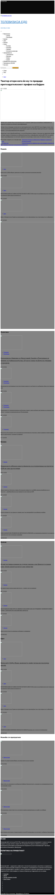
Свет (4, 40)
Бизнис (5, 42)
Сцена (8, 59)
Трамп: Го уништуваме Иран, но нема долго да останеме (17, 760)
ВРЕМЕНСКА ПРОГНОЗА (9, 61)
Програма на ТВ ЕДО (9, 63)
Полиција (5, 874)
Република (9, 37)
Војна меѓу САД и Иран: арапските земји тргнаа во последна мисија (21, 172)
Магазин (8, 56)
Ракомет (8, 49)
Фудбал (8, 46)
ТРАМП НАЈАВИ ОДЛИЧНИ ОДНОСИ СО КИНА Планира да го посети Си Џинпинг (24, 730)
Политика (6, 352)
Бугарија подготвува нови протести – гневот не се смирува (18, 588)
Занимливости (7, 52)
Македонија (6, 33)
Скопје (8, 35)
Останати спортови (11, 51)
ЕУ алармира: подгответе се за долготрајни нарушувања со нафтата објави (23, 810)
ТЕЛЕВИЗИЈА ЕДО (14, 22)
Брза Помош (6, 879)
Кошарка (8, 47)
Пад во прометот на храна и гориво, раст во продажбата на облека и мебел (23, 512)
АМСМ (5, 875)
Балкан (5, 39)
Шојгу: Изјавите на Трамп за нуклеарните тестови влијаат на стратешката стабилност (27, 217)
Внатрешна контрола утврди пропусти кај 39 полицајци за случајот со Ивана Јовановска (27, 832)
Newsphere (19, 893)
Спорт (5, 44)
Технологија (9, 54)
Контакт (5, 65)
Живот (8, 58)
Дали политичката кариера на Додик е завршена (15, 631)
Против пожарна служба (10, 877)
